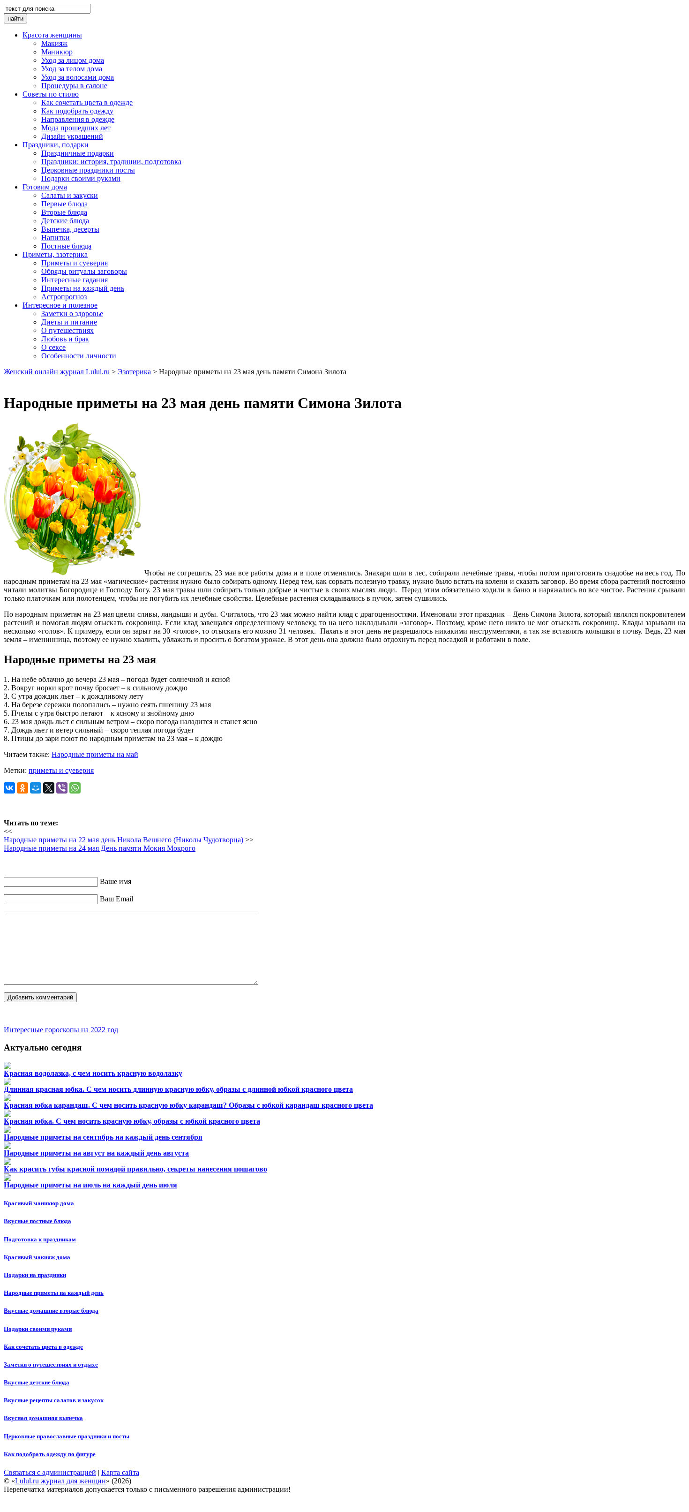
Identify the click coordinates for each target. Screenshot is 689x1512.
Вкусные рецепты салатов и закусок (54, 1400)
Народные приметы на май (95, 754)
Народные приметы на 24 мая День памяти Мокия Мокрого (99, 848)
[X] (48, 788)
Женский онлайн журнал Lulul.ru (57, 372)
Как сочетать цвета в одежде (43, 1346)
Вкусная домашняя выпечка (43, 1417)
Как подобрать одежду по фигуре (50, 1454)
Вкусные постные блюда (37, 1221)
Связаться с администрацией (50, 1472)
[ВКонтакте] (9, 788)
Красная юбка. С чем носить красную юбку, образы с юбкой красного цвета (132, 1121)
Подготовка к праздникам (40, 1239)
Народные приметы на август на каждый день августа (96, 1153)
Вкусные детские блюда (36, 1382)
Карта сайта (120, 1472)
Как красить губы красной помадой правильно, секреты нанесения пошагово (135, 1169)
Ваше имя (115, 881)
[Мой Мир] (35, 788)
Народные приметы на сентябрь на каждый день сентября (103, 1137)
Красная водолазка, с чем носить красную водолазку (93, 1073)
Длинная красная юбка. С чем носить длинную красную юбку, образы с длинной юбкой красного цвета (178, 1089)
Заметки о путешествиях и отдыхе (51, 1364)
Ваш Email (116, 899)
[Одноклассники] (22, 788)
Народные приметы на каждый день (54, 1292)
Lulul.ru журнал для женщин (60, 1481)
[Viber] (61, 788)
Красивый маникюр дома (39, 1203)
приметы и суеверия (61, 770)
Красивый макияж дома (37, 1257)
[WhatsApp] (75, 788)
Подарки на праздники (35, 1274)
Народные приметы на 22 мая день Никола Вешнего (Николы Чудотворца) (123, 840)
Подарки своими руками (38, 1328)
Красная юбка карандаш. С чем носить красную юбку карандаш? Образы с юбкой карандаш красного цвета (188, 1105)
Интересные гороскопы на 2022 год (61, 1030)
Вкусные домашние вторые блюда (51, 1310)
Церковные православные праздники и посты (66, 1436)
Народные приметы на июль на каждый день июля (90, 1185)
